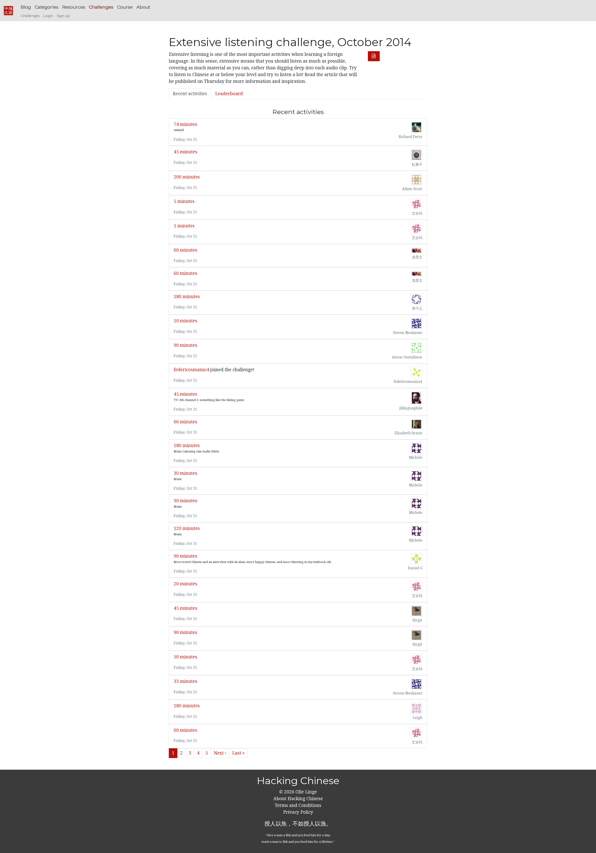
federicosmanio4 (191, 369)
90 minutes (185, 345)
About (143, 7)
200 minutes (187, 177)
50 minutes (185, 657)
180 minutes (187, 296)
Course (125, 7)
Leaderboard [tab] (229, 93)
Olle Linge (305, 792)
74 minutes (185, 124)
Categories (46, 7)
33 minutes (185, 681)
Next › (220, 753)
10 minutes (185, 321)
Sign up (63, 16)
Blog (26, 7)
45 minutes (185, 152)
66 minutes (185, 422)
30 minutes (185, 473)
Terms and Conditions (298, 805)
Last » (238, 753)
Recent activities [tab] (190, 93)
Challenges (101, 7)
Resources (73, 7)
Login (48, 16)
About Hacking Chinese (298, 798)
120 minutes (187, 528)
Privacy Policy (298, 812)
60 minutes (185, 250)
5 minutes (184, 201)
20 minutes (185, 584)
